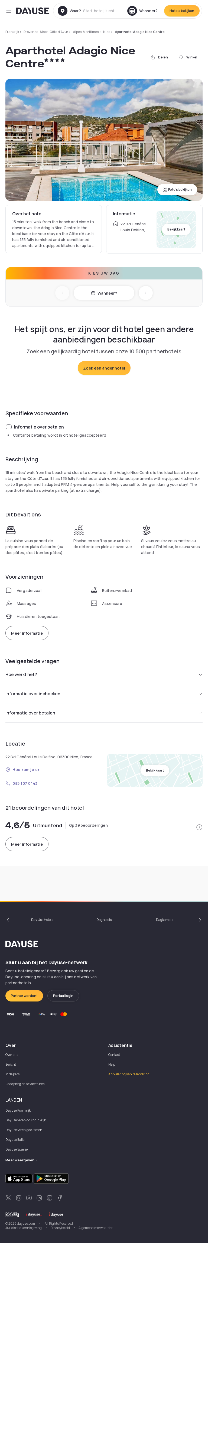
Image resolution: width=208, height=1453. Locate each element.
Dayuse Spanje (16, 1149)
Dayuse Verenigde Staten (23, 1130)
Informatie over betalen (30, 713)
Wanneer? (107, 293)
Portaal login (63, 995)
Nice (106, 31)
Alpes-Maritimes (86, 31)
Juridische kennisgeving (23, 1227)
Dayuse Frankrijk (18, 1110)
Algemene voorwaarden (96, 1227)
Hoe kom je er (26, 769)
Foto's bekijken (180, 189)
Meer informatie (27, 633)
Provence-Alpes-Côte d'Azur (46, 31)
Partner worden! (24, 995)
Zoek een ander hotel (104, 368)
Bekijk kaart (176, 229)
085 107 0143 (25, 783)
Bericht (10, 1064)
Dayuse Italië (14, 1139)
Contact (114, 1054)
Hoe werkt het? (21, 674)
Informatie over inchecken (32, 694)
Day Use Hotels (42, 919)
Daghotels (104, 919)
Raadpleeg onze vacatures (24, 1084)
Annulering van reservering (129, 1074)
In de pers (12, 1074)
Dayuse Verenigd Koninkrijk (25, 1120)
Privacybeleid (60, 1227)
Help (111, 1064)
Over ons (11, 1054)
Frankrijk (12, 31)
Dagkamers (164, 919)
